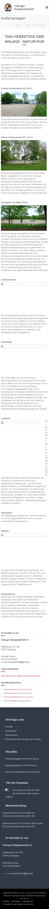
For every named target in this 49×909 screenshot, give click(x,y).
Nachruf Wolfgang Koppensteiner (17, 701)
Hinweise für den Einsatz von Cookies (23, 739)
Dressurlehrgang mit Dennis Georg (18, 689)
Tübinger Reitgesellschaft (28, 893)
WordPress (24, 898)
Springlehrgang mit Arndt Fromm (17, 693)
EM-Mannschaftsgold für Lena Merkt (18, 697)
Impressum (10, 731)
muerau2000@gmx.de (19, 662)
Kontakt (9, 727)
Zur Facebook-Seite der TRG (26, 790)
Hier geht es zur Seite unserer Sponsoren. (21, 676)
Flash (20, 896)
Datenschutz (11, 735)
